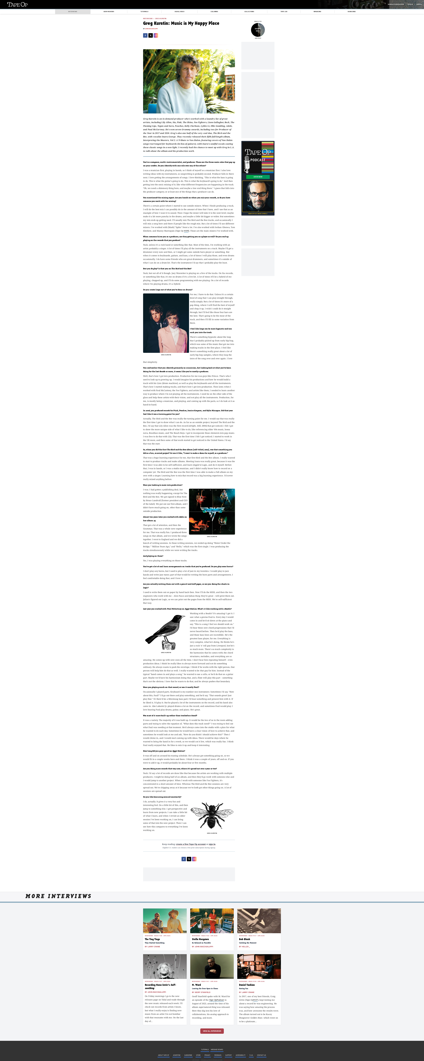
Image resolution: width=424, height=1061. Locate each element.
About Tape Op (163, 1055)
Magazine (317, 11)
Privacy (207, 1055)
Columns (214, 11)
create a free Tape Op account (191, 844)
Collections (249, 11)
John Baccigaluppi (151, 28)
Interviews (72, 11)
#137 (255, 1000)
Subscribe (352, 11)
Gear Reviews (109, 11)
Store (198, 1055)
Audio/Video (179, 11)
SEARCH (419, 4)
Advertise (176, 1055)
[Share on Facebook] (145, 35)
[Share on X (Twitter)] (150, 35)
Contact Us (261, 1055)
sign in (212, 844)
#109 (186, 230)
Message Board (217, 1049)
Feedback (217, 1055)
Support (228, 1055)
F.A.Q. (251, 1055)
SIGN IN (410, 4)
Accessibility (240, 1055)
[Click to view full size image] (189, 81)
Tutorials (144, 11)
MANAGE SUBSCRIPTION (396, 4)
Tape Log (284, 11)
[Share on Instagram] (156, 35)
